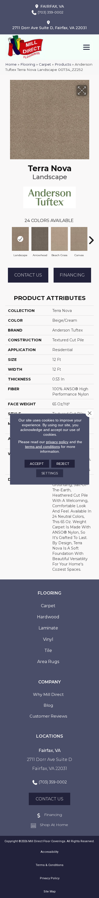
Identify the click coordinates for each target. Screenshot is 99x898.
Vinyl (48, 639)
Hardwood (48, 616)
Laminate (48, 628)
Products (63, 64)
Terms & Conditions (49, 865)
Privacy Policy (49, 878)
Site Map (50, 891)
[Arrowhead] (40, 239)
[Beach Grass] (59, 239)
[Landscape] (20, 239)
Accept (37, 464)
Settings (49, 473)
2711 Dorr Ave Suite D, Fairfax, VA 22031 (49, 27)
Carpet (45, 64)
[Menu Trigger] (86, 47)
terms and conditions (42, 447)
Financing (72, 275)
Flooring (27, 64)
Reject (62, 464)
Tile (48, 650)
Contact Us (28, 275)
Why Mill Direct (48, 694)
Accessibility (49, 852)
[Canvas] (79, 239)
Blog (48, 705)
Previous (8, 237)
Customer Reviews (48, 716)
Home (11, 64)
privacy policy (57, 442)
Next (91, 237)
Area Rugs (48, 661)
